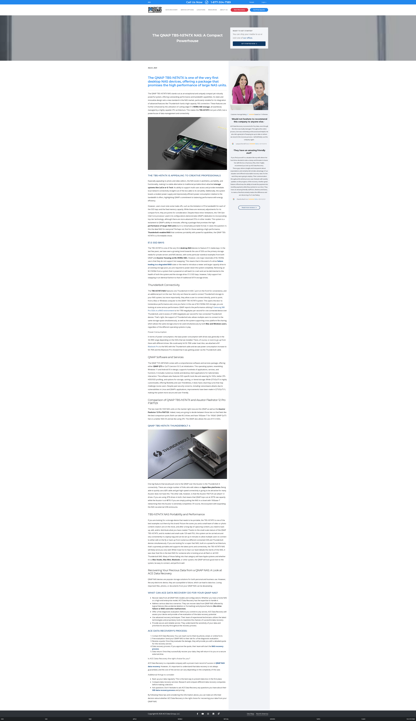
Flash (363, 719)
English (264, 2)
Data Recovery (172, 10)
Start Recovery (239, 10)
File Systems (411, 719)
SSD (46, 719)
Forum (251, 2)
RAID (90, 719)
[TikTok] (218, 713)
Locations (201, 10)
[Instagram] (208, 714)
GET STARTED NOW (248, 43)
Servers (272, 719)
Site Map (250, 714)
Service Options (187, 10)
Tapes (318, 719)
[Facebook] (197, 714)
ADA (149, 2)
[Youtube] (202, 714)
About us (224, 10)
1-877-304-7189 (208, 2)
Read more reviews (248, 207)
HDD (2, 719)
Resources (212, 10)
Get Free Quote (259, 10)
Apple (134, 719)
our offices (247, 38)
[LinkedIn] (213, 714)
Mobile (180, 719)
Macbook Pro (153, 346)
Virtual (226, 719)
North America (262, 714)
